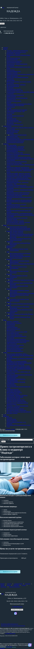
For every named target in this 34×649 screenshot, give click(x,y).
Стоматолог (10, 281)
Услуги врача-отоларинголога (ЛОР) (17, 332)
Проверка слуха (11, 99)
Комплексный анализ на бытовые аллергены (19, 200)
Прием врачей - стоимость (14, 323)
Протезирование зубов (13, 138)
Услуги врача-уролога (13, 333)
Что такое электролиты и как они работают (19, 411)
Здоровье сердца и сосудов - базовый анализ (19, 176)
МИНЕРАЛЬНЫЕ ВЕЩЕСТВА (16, 400)
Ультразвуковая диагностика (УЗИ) (16, 342)
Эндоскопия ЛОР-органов (14, 121)
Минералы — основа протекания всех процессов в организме (17, 406)
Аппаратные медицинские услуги (16, 52)
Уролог (9, 302)
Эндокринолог (11, 312)
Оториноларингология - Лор (15, 90)
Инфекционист (11, 246)
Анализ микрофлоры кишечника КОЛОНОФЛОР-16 (16, 150)
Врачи (5, 225)
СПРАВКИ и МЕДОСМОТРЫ (15, 105)
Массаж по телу (11, 330)
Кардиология (10, 65)
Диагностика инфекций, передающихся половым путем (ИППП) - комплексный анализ (20, 168)
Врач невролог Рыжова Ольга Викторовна (22, 263)
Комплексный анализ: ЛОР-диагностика (18, 192)
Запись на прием (11, 419)
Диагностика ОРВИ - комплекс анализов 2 (19, 175)
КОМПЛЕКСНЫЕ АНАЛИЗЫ (15, 147)
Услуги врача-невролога (13, 329)
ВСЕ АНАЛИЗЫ (11, 145)
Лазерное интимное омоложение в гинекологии (20, 74)
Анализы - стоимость (13, 321)
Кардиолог (10, 247)
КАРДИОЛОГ (11, 383)
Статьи (5, 352)
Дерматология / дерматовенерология (17, 64)
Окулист (9, 265)
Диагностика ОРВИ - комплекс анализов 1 (19, 173)
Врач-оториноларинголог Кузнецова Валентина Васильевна (20, 254)
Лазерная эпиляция (12, 73)
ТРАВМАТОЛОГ (11, 377)
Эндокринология (11, 118)
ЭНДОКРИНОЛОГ (12, 380)
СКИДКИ (16, 585)
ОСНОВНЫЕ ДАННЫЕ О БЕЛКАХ (17, 395)
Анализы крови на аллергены (15, 148)
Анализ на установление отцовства (17, 161)
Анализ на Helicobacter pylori (15, 152)
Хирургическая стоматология (15, 142)
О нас (5, 414)
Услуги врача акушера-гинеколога (16, 339)
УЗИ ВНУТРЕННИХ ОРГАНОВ (16, 382)
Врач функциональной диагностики (17, 226)
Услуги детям (10, 112)
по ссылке (9, 646)
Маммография (11, 80)
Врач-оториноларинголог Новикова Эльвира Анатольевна (20, 257)
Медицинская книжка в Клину (15, 408)
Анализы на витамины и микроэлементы (18, 154)
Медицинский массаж (13, 86)
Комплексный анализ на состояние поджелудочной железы (16, 205)
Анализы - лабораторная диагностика (17, 50)
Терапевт (9, 289)
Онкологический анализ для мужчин (17, 218)
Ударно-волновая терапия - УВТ (16, 111)
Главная (5, 47)
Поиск (3, 441)
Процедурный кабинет (13, 346)
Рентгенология (11, 324)
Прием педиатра (11, 96)
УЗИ (8, 297)
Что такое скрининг (12, 370)
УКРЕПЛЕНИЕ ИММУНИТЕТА (16, 379)
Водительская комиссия (13, 58)
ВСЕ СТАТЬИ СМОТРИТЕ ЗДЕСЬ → (17, 354)
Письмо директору (12, 420)
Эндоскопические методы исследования (18, 340)
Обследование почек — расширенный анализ (19, 213)
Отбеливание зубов (12, 136)
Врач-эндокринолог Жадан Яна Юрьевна (21, 314)
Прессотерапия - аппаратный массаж (17, 98)
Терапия (9, 108)
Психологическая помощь (14, 101)
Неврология (10, 87)
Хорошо (2, 648)
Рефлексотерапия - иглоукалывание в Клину (19, 104)
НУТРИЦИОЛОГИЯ (12, 389)
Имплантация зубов (12, 132)
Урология (9, 114)
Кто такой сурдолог (12, 413)
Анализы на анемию (12, 155)
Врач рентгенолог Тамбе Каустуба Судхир (22, 280)
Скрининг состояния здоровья (15, 221)
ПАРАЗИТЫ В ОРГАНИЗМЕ (15, 397)
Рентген (9, 102)
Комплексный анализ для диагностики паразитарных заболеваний (17, 194)
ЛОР (8, 252)
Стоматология (11, 107)
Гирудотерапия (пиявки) (13, 62)
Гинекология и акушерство (14, 61)
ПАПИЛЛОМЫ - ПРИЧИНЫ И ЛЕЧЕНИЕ (19, 369)
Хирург (9, 305)
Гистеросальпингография (14, 349)
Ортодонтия (10, 133)
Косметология (11, 70)
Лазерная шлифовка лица (14, 71)
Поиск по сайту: (6, 439)
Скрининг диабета (12, 219)
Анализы (5, 144)
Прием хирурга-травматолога (15, 348)
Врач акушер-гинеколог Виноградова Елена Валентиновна (20, 239)
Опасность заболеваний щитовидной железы (19, 374)
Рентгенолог (10, 278)
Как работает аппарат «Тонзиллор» (16, 410)
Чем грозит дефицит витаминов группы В (18, 367)
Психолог (9, 274)
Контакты (6, 416)
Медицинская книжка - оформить (16, 84)
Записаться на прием (10, 435)
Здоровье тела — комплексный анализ (17, 178)
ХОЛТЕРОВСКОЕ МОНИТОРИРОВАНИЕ (19, 363)
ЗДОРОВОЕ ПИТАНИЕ (13, 391)
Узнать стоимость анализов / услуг (16, 422)
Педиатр (9, 269)
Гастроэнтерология (12, 59)
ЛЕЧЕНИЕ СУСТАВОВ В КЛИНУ (17, 361)
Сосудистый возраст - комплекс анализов (18, 222)
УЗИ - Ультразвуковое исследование (17, 110)
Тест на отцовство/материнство (15, 223)
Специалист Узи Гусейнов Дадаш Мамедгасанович (19, 300)
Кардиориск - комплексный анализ (16, 185)
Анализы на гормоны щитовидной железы (19, 157)
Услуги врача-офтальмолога (14, 334)
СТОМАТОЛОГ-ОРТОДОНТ (18, 135)
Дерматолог (10, 241)
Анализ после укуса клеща (14, 163)
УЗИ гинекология (12, 343)
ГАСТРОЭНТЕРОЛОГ (13, 394)
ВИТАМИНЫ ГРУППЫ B (14, 392)
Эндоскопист (10, 315)
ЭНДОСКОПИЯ (11, 385)
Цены (5, 320)
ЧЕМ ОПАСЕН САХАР (13, 398)
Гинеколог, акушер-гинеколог (15, 231)
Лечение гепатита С (12, 75)
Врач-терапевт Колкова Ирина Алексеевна (22, 293)
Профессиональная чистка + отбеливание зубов (20, 139)
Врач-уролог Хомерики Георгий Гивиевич (22, 303)
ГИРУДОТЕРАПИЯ (12, 376)
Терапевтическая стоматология (15, 141)
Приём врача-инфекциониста (15, 351)
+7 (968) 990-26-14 (17, 606)
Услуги (5, 49)
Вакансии (9, 423)
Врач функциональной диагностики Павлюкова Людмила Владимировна (20, 229)
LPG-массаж (10, 123)
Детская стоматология (13, 130)
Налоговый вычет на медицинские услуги (19, 425)
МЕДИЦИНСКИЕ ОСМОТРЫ (15, 364)
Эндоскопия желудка (12, 120)
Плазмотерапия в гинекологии (15, 95)
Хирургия (9, 117)
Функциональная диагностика (15, 115)
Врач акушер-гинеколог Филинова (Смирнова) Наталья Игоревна (21, 233)
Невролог (9, 259)
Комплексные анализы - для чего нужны (18, 366)
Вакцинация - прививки (13, 53)
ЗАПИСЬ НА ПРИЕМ (17, 609)
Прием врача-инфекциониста (15, 124)
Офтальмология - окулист (14, 89)
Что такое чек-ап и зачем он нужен (16, 401)
